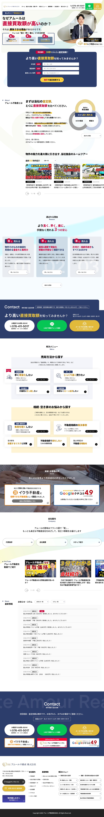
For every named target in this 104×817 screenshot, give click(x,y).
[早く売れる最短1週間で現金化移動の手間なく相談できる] (52, 257)
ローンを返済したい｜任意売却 (67, 793)
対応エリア (33, 786)
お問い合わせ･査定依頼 (15, 788)
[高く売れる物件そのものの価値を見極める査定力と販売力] (18, 257)
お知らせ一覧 (39, 601)
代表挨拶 (9, 542)
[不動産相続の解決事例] (77, 428)
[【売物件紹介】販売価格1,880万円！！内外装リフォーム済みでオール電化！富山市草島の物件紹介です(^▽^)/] (67, 176)
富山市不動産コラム (48, 783)
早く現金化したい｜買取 (66, 780)
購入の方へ (63, 6)
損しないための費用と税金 (50, 776)
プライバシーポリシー (49, 786)
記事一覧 (46, 160)
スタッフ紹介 (78, 542)
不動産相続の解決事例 (85, 793)
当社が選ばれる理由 (35, 779)
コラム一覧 (55, 601)
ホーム (23, 6)
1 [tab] (90, 32)
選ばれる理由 (29, 6)
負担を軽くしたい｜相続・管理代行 (88, 780)
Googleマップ (12, 782)
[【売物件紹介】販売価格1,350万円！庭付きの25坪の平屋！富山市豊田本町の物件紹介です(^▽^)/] (39, 176)
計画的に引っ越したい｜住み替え (68, 789)
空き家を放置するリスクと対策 (87, 784)
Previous (24, 176)
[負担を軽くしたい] (27, 428)
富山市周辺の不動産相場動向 (87, 798)
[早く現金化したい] (27, 376)
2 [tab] (95, 32)
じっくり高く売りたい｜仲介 (67, 784)
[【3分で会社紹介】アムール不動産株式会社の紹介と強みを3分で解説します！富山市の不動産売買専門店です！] (75, 573)
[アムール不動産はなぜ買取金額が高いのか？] (40, 572)
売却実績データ (34, 783)
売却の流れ (46, 779)
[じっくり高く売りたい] (77, 376)
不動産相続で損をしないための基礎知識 (89, 789)
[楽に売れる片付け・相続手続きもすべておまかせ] (86, 257)
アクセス (32, 792)
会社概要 (43, 542)
